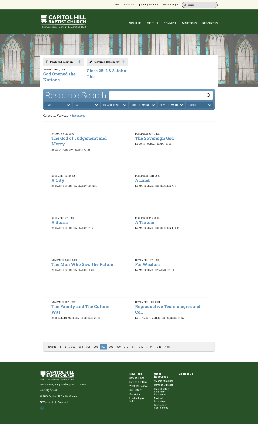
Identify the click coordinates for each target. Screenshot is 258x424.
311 (134, 346)
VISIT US (152, 23)
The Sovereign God (154, 138)
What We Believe (138, 386)
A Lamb (143, 180)
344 (152, 346)
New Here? (136, 373)
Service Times (136, 377)
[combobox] (161, 95)
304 (81, 346)
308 (111, 346)
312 (141, 346)
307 (103, 346)
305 (88, 346)
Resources (78, 115)
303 (73, 346)
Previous (51, 346)
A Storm (59, 222)
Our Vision (135, 394)
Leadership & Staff (136, 399)
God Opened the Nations (59, 76)
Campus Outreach (164, 384)
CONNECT (170, 23)
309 (119, 346)
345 (159, 346)
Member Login (170, 4)
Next (167, 346)
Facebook (63, 402)
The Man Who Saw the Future (82, 264)
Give (117, 4)
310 (126, 346)
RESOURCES (210, 23)
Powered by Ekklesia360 (42, 408)
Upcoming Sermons (148, 4)
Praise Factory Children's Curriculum (161, 392)
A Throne (144, 222)
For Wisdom (147, 264)
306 (96, 346)
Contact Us (128, 4)
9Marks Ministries (163, 380)
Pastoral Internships (160, 399)
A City (58, 180)
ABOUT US (134, 23)
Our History (135, 390)
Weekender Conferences (161, 406)
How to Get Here (138, 382)
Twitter (47, 402)
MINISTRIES (189, 23)
